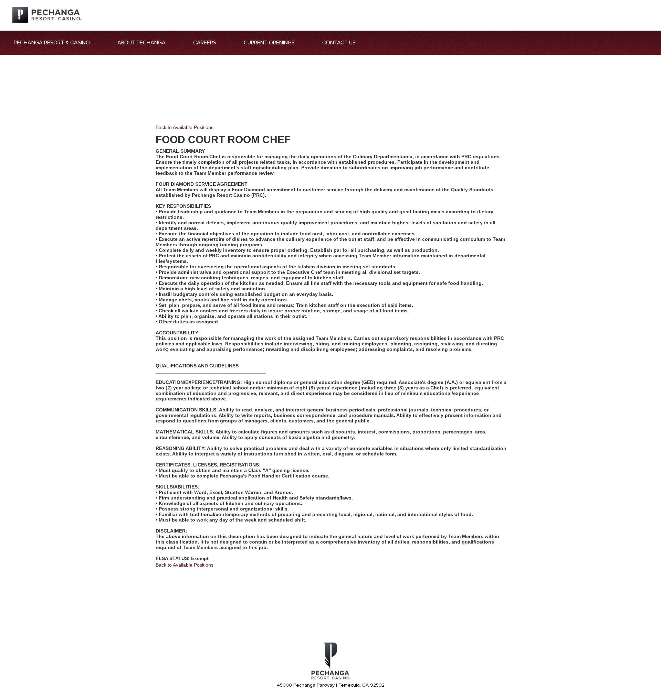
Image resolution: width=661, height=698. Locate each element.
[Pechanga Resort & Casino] (330, 678)
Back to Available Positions (184, 127)
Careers (204, 42)
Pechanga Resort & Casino (52, 42)
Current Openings (269, 42)
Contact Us (339, 42)
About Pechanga (141, 42)
